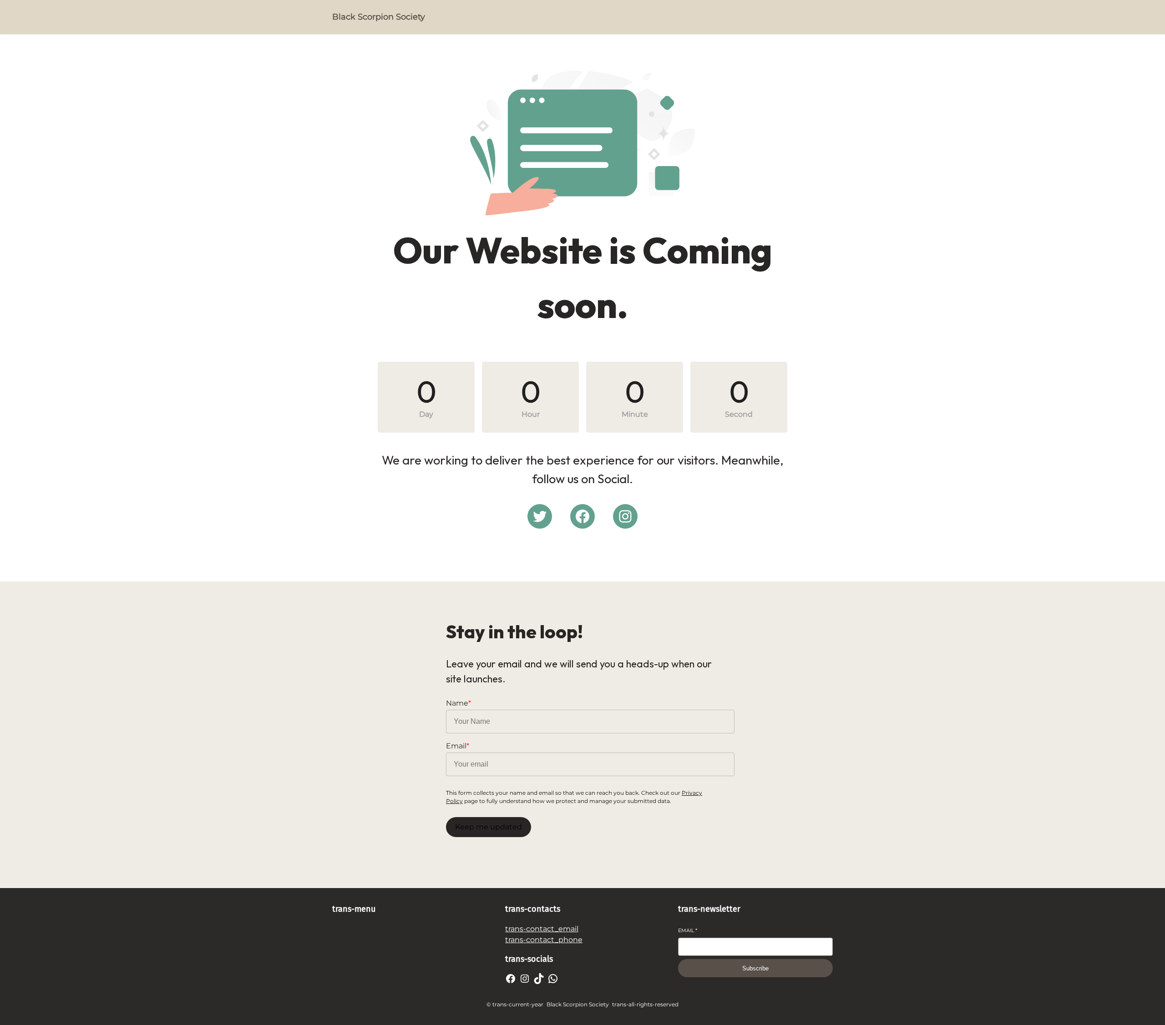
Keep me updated (488, 827)
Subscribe (755, 968)
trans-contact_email (541, 928)
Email (687, 930)
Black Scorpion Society (378, 17)
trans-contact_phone (543, 939)
